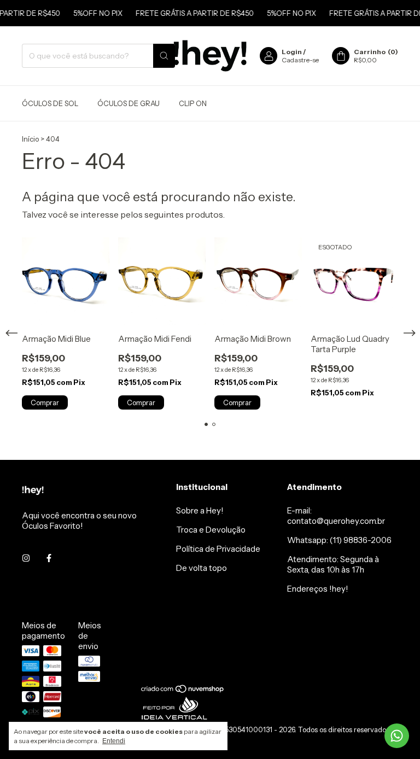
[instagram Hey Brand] (26, 558)
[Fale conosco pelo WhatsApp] (396, 735)
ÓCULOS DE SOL (50, 103)
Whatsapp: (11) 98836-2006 (339, 540)
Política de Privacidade (218, 549)
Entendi (113, 741)
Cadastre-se (300, 60)
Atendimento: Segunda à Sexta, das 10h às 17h (333, 564)
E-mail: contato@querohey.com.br (336, 515)
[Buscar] (164, 56)
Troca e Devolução (211, 529)
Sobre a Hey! (200, 510)
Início (30, 139)
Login (292, 52)
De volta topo (201, 568)
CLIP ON (193, 103)
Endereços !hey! (317, 588)
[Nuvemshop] (183, 690)
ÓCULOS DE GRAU (128, 103)
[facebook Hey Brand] (49, 558)
